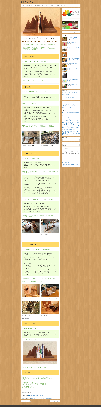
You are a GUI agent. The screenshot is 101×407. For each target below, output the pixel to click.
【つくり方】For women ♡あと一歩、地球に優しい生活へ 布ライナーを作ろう (73, 69)
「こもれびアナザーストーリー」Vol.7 (68, 99)
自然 (66, 131)
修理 (66, 122)
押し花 (66, 126)
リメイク (68, 120)
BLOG (58, 5)
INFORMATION (37, 5)
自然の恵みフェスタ (45, 5)
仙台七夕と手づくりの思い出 (72, 84)
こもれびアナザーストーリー (35, 398)
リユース (73, 120)
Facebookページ (52, 5)
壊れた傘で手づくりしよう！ (72, 42)
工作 (64, 124)
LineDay (35, 405)
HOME (23, 5)
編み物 (72, 129)
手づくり (43, 398)
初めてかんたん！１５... (26, 401)
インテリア (73, 114)
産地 (48, 398)
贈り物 (66, 134)
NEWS (32, 5)
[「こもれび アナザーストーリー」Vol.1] (40, 22)
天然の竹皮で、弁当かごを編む (72, 63)
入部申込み (28, 5)
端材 (68, 129)
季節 (74, 122)
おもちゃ (72, 112)
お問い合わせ (63, 5)
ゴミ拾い (74, 115)
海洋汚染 (73, 127)
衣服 (76, 133)
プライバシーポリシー (66, 165)
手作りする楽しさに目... (54, 401)
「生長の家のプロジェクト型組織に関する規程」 (70, 164)
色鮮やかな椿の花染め (66, 94)
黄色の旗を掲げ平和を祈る (71, 73)
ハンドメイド (70, 116)
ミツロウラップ (73, 119)
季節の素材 (78, 122)
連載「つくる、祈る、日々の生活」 (68, 104)
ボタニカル (77, 117)
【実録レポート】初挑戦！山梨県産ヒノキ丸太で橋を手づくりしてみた (73, 59)
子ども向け (70, 122)
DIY (41, 398)
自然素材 (50, 398)
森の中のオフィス (68, 127)
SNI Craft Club (27, 2)
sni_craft (28, 398)
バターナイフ (73, 117)
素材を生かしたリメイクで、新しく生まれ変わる (70, 92)
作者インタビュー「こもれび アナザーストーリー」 (70, 107)
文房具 (69, 126)
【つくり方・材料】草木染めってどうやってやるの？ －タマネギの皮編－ (73, 38)
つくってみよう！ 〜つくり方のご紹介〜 (69, 105)
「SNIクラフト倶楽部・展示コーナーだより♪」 (35, 395)
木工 (46, 398)
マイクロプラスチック (66, 119)
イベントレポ (66, 114)
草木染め (71, 133)
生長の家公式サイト (65, 162)
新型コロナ (74, 126)
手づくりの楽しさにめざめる (67, 95)
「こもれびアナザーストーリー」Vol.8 (68, 97)
